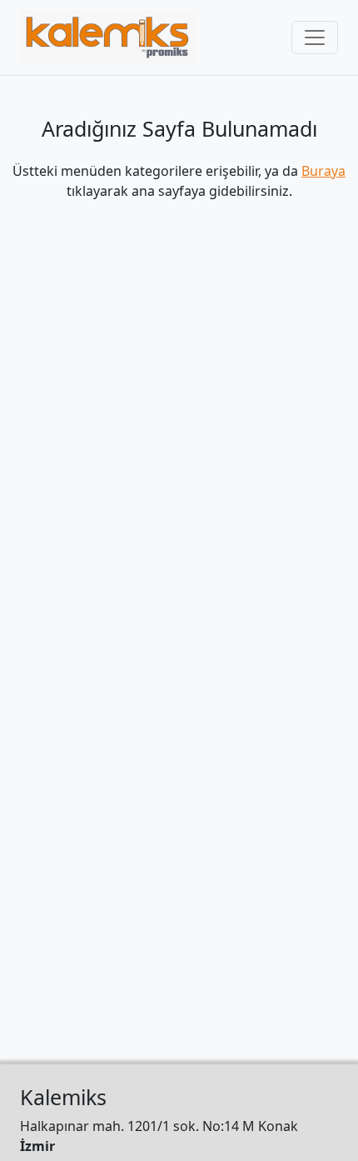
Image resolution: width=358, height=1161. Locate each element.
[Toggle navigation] (314, 37)
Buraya (323, 171)
